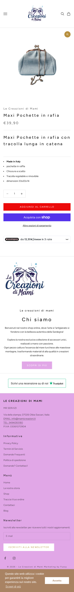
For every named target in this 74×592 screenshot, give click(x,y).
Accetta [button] (56, 580)
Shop (6, 493)
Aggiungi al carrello (37, 207)
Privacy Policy (10, 443)
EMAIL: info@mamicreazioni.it (19, 418)
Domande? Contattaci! (15, 465)
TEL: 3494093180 (13, 422)
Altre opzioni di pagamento (37, 225)
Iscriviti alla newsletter (28, 547)
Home (6, 482)
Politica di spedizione (14, 460)
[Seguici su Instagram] (14, 558)
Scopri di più (37, 365)
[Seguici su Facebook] (5, 558)
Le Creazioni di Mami (20, 108)
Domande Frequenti (14, 454)
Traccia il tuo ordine (13, 499)
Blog (5, 510)
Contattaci (9, 505)
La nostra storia (11, 488)
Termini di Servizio (13, 448)
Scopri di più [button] (13, 586)
